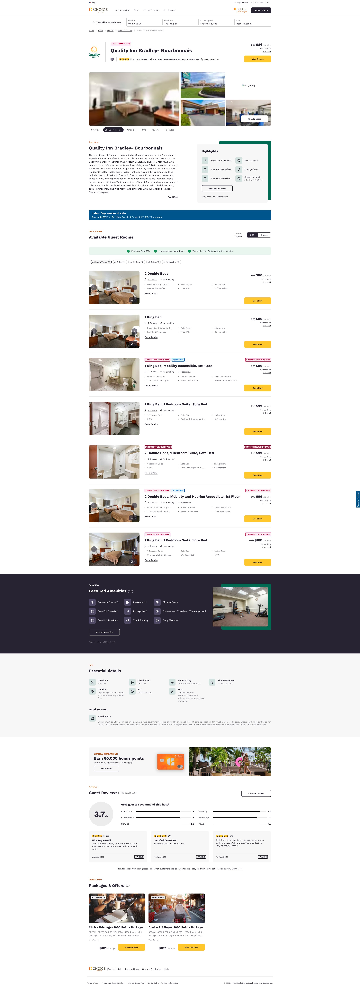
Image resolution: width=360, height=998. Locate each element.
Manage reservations (243, 3)
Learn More (237, 869)
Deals (136, 10)
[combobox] (122, 10)
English (95, 3)
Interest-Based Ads (136, 983)
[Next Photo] (134, 287)
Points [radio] (264, 235)
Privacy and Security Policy (113, 983)
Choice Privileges (151, 969)
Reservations (131, 969)
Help (269, 3)
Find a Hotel (114, 969)
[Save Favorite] (112, 59)
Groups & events (151, 10)
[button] (358, 499)
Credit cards (169, 10)
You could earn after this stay (213, 251)
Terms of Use (92, 983)
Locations (259, 3)
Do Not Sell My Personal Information (163, 983)
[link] (106, 768)
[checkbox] (101, 262)
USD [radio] (252, 235)
